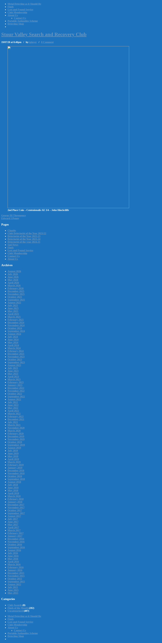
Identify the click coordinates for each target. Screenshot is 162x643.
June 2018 (13, 487)
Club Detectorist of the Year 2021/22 (27, 233)
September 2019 (16, 445)
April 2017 (13, 527)
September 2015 (16, 581)
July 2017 (13, 519)
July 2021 (13, 422)
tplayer (33, 42)
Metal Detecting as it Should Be (24, 4)
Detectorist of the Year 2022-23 (24, 236)
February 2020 (16, 433)
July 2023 (13, 368)
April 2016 (13, 561)
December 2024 (16, 322)
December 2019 (16, 436)
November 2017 (16, 507)
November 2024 (16, 325)
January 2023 (15, 385)
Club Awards (15, 605)
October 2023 (15, 359)
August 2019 (14, 447)
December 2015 (16, 573)
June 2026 (13, 277)
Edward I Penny (10, 218)
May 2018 (13, 490)
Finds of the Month (18, 608)
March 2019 (14, 462)
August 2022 (14, 399)
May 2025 (13, 311)
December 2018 (16, 470)
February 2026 (16, 288)
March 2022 (14, 413)
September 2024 (16, 331)
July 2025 (13, 305)
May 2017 (13, 524)
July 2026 (13, 274)
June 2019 (13, 453)
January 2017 (15, 536)
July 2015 (13, 587)
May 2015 (13, 593)
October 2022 (15, 393)
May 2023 (13, 373)
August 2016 (14, 550)
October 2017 (15, 510)
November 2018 (16, 473)
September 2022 (16, 396)
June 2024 (13, 339)
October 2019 (15, 442)
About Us (13, 15)
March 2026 (14, 285)
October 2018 (15, 476)
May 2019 (13, 456)
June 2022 (13, 405)
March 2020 (14, 430)
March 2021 (14, 425)
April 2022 (13, 410)
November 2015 (16, 576)
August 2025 (14, 302)
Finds (11, 6)
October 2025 (15, 297)
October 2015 (15, 578)
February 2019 (16, 465)
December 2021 (16, 419)
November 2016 (16, 541)
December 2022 (16, 388)
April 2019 (13, 459)
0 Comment (47, 42)
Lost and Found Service (20, 9)
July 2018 (13, 484)
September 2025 (16, 299)
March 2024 (14, 348)
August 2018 (14, 482)
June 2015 (13, 590)
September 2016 (16, 547)
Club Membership (17, 12)
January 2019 (15, 467)
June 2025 (13, 308)
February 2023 (16, 382)
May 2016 (13, 558)
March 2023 (14, 379)
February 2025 (16, 319)
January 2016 (15, 570)
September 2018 (16, 479)
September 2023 (16, 362)
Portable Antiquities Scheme (23, 21)
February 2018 (16, 499)
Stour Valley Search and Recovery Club (44, 34)
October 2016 (15, 544)
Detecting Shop (16, 23)
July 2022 (13, 402)
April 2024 (13, 345)
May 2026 (13, 279)
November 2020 (16, 428)
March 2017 (14, 530)
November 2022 (16, 391)
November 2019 (16, 439)
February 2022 (16, 416)
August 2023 (14, 365)
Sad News (13, 244)
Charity (12, 230)
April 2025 (13, 314)
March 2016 (14, 564)
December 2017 (16, 504)
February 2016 (16, 567)
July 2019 (13, 450)
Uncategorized (15, 610)
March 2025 (14, 316)
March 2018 (14, 496)
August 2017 (14, 516)
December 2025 (16, 291)
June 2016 (13, 556)
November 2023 (16, 356)
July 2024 (13, 336)
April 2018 (13, 493)
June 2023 (13, 371)
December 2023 (16, 353)
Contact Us (20, 18)
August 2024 (14, 334)
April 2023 (13, 376)
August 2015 (14, 584)
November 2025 (16, 294)
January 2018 (15, 502)
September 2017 (16, 513)
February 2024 (16, 351)
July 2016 (13, 553)
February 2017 (16, 533)
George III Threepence (13, 215)
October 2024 (15, 328)
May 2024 (13, 342)
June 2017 (13, 521)
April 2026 (13, 282)
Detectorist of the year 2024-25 (24, 242)
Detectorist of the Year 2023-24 (24, 239)
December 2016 (16, 539)
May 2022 (13, 408)
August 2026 (14, 271)
